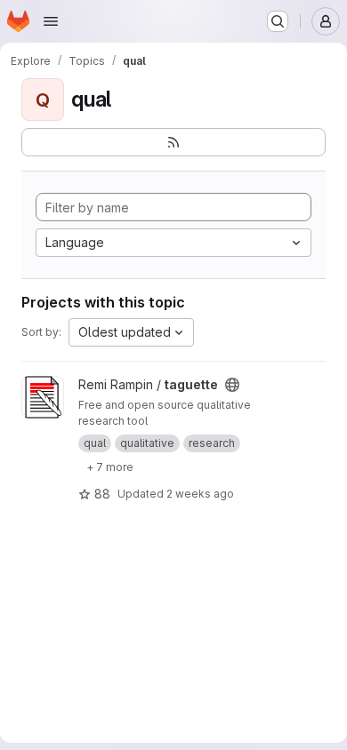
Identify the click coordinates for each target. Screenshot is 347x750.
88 (102, 493)
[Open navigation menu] (50, 21)
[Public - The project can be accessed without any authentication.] (232, 385)
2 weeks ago (200, 493)
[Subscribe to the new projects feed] (173, 142)
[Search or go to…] (277, 21)
